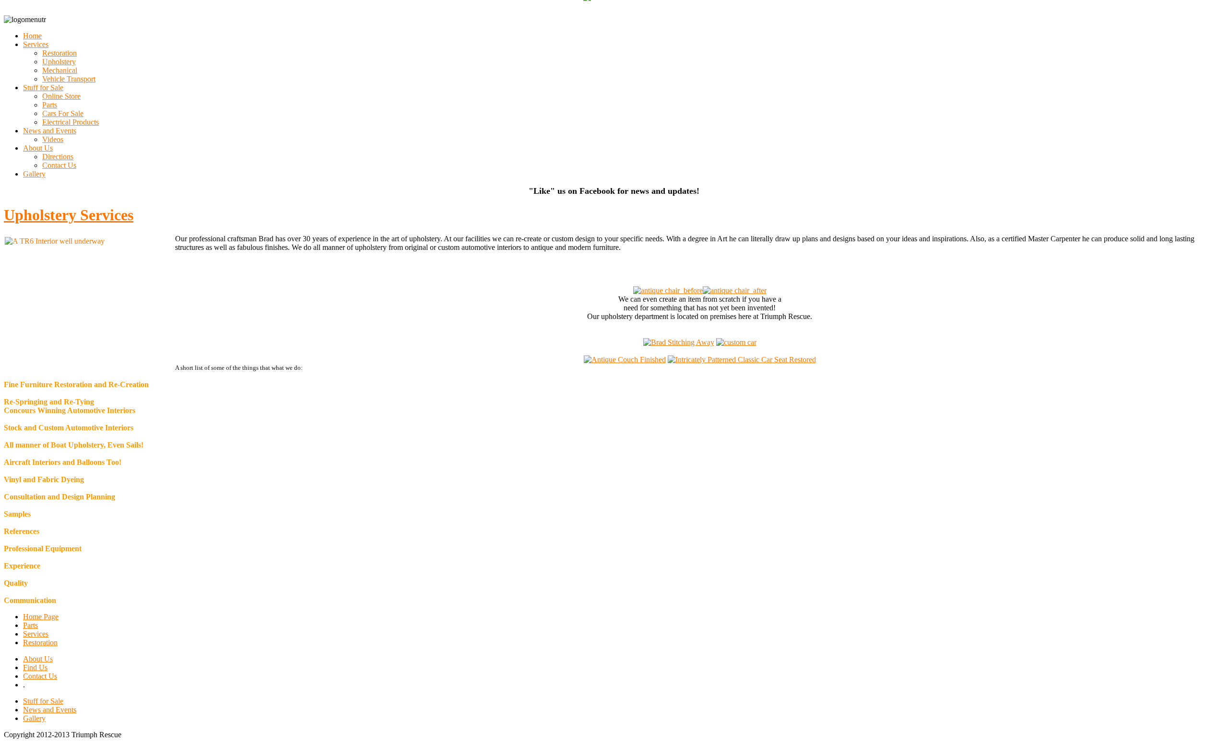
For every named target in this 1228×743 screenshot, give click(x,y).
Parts (30, 625)
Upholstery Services (68, 215)
